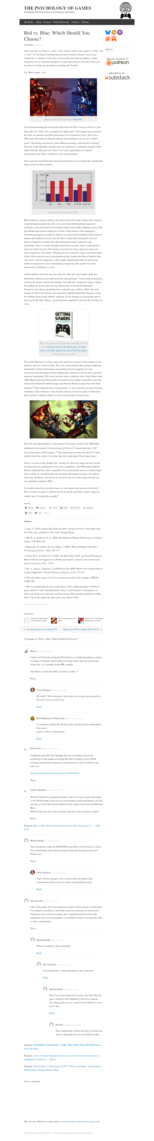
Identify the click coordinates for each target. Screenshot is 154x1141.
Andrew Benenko (38, 789)
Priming (46, 604)
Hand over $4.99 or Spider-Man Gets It (82, 629)
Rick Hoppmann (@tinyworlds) (51, 718)
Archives (75, 22)
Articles (38, 604)
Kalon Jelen (35, 748)
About (38, 22)
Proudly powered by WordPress (38, 1132)
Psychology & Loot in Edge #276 (40, 629)
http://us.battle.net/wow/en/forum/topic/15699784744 (54, 773)
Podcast (85, 22)
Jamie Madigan (28, 45)
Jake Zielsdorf (36, 900)
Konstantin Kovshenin (83, 1132)
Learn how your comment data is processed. (80, 1121)
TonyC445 (77, 119)
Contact (47, 22)
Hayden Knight (37, 840)
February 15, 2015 (39, 45)
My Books (28, 22)
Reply (33, 678)
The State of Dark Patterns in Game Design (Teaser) (39, 619)
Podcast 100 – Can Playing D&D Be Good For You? (94, 619)
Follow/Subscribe (61, 22)
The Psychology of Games (57, 8)
